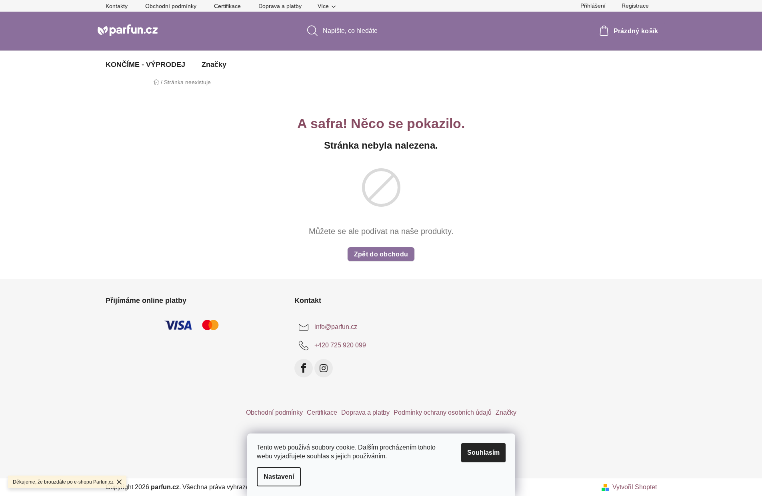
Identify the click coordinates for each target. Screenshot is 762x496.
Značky (506, 412)
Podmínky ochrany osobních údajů (443, 412)
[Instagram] (323, 368)
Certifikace (227, 6)
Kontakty (117, 6)
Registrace (635, 5)
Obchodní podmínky (170, 6)
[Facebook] (303, 368)
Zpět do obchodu (381, 254)
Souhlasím (483, 452)
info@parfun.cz (335, 326)
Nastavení (279, 476)
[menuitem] (145, 64)
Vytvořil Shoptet (634, 487)
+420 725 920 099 (340, 345)
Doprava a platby (280, 6)
